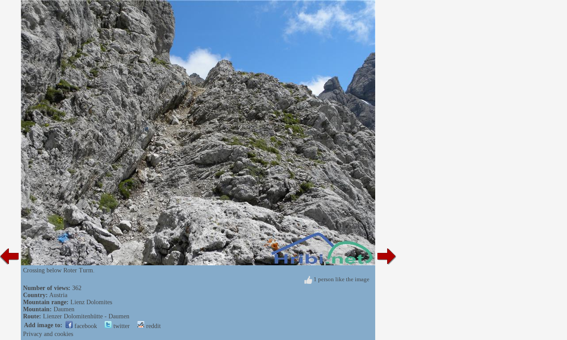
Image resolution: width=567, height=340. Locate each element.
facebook (85, 326)
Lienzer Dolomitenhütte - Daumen (86, 316)
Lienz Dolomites (91, 302)
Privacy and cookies (48, 334)
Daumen (64, 309)
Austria (58, 295)
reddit (152, 326)
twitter (121, 326)
